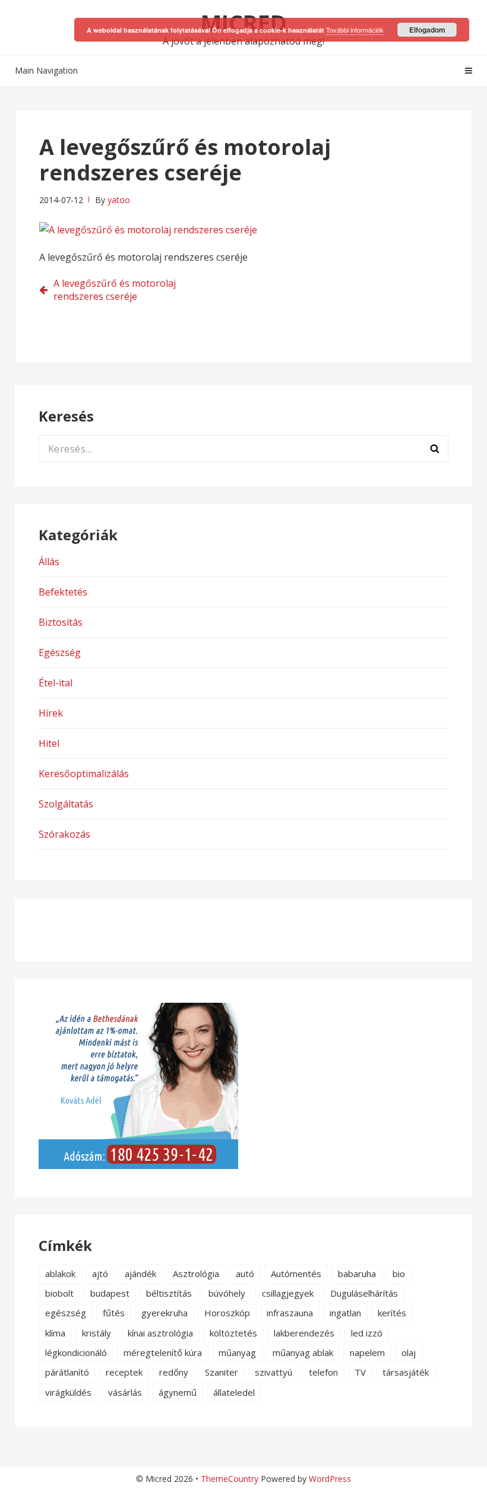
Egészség (60, 652)
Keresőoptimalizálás (84, 773)
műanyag (237, 1352)
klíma (55, 1333)
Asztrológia (196, 1273)
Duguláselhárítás (364, 1293)
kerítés (392, 1313)
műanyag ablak (303, 1352)
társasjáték (405, 1372)
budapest (109, 1293)
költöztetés (233, 1333)
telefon (323, 1372)
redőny (173, 1372)
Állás (49, 561)
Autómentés (296, 1273)
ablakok (60, 1273)
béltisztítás (169, 1293)
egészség (65, 1313)
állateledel (234, 1392)
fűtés (114, 1313)
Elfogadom (427, 29)
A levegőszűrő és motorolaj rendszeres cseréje (114, 290)
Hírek (51, 713)
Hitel (49, 743)
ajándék (140, 1273)
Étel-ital (55, 682)
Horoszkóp (227, 1313)
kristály (96, 1333)
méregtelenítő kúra (163, 1352)
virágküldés (68, 1392)
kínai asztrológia (160, 1333)
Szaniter (221, 1372)
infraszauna (290, 1313)
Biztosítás (61, 622)
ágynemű (178, 1392)
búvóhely (226, 1293)
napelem (367, 1352)
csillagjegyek (288, 1293)
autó (245, 1273)
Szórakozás (64, 834)
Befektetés (63, 591)
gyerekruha (164, 1313)
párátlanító (67, 1372)
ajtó (100, 1273)
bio (399, 1273)
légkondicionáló (76, 1352)
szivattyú (273, 1372)
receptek (124, 1372)
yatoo (118, 199)
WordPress (330, 1478)
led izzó (366, 1333)
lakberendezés (304, 1333)
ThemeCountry (229, 1478)
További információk (355, 29)
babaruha (357, 1273)
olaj (408, 1352)
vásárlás (125, 1392)
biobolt (59, 1293)
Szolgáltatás (66, 803)
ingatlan (345, 1313)
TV (360, 1372)
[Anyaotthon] (138, 1165)
